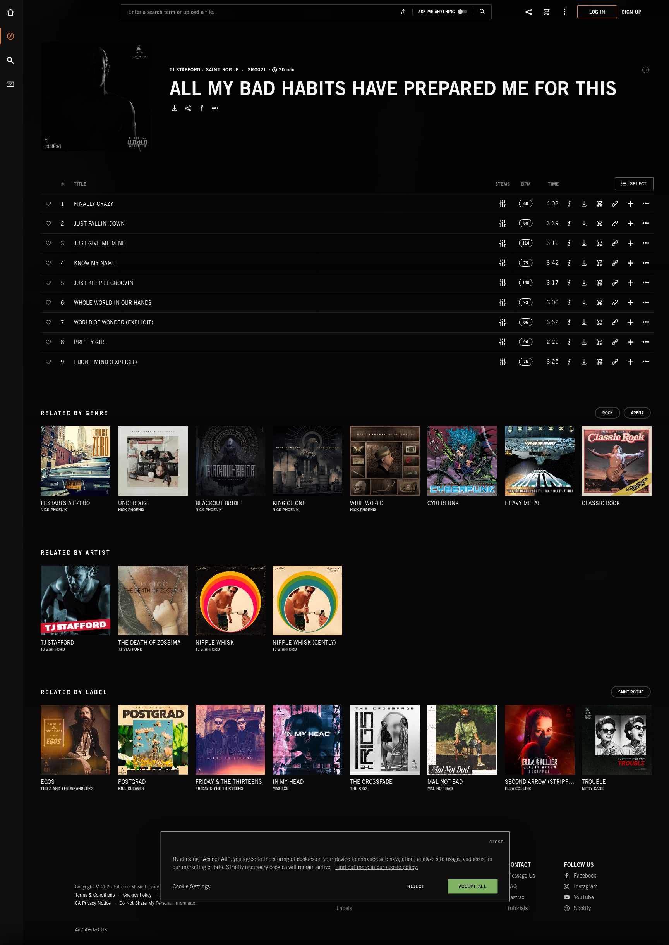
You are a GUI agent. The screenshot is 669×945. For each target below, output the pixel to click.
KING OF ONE (289, 503)
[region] (335, 866)
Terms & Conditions (95, 895)
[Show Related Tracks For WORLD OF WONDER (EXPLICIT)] (615, 322)
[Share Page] (529, 11)
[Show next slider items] (659, 464)
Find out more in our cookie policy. (376, 867)
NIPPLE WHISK (215, 643)
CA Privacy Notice (93, 903)
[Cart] (547, 11)
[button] (96, 97)
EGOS (48, 782)
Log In (597, 12)
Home (11, 12)
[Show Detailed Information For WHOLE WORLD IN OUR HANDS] (569, 302)
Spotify (646, 70)
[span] (93, 203)
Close (496, 842)
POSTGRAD (132, 782)
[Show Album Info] (201, 108)
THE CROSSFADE (371, 782)
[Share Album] (188, 108)
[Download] (174, 108)
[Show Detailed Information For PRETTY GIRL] (569, 342)
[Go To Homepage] (65, 12)
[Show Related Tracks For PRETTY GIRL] (615, 342)
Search (11, 60)
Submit (482, 12)
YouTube (584, 897)
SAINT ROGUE (222, 69)
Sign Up (631, 12)
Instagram (586, 886)
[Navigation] (564, 11)
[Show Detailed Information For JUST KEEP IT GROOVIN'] (569, 282)
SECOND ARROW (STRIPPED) (541, 782)
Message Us (521, 876)
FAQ (512, 886)
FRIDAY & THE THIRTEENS (229, 782)
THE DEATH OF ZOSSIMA (149, 643)
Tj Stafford (57, 643)
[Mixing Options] (502, 203)
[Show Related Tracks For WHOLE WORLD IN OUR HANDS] (615, 302)
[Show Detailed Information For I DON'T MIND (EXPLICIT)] (569, 361)
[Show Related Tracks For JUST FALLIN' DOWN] (615, 223)
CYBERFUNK (443, 503)
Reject (416, 886)
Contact (11, 84)
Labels (344, 908)
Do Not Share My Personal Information (158, 903)
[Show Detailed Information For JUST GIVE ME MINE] (569, 243)
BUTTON (215, 108)
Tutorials (517, 908)
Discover (11, 36)
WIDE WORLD (366, 503)
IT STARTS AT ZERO (65, 503)
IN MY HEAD (288, 782)
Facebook (585, 876)
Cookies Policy (137, 895)
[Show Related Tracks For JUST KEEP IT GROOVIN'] (615, 282)
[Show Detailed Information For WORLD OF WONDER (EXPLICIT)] (569, 322)
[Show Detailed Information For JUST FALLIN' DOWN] (569, 223)
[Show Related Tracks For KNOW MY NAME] (615, 263)
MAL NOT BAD (445, 782)
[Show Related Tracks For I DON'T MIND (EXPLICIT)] (615, 361)
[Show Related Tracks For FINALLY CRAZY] (615, 203)
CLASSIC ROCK (601, 503)
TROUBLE (594, 782)
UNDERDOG (132, 503)
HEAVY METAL (523, 503)
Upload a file (404, 12)
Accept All (473, 886)
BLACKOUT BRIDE (218, 503)
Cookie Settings (191, 886)
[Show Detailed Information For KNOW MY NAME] (569, 263)
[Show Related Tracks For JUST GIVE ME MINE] (615, 243)
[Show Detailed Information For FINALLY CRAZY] (569, 203)
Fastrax (515, 897)
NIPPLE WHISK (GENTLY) (304, 643)
